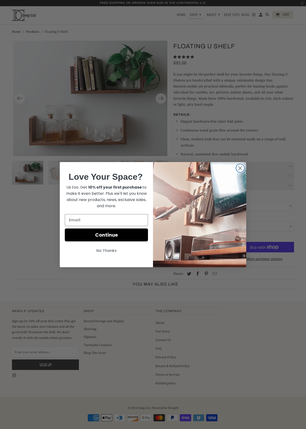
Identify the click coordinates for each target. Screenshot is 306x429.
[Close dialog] (240, 168)
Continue (106, 235)
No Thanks (106, 250)
